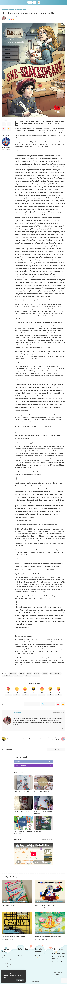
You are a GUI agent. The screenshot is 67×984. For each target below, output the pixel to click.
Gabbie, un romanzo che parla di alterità (13, 936)
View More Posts (57, 712)
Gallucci (28, 675)
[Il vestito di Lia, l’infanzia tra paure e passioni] (23, 782)
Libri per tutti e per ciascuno (10, 932)
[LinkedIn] (63, 728)
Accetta (20, 980)
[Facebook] (7, 19)
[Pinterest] (11, 19)
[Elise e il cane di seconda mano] (23, 803)
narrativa (36, 675)
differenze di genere (55, 673)
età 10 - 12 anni (19, 675)
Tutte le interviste (46, 839)
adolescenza (13, 673)
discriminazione (7, 675)
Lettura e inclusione (8, 930)
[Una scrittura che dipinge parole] (50, 891)
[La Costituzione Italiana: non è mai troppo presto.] (23, 823)
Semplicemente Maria (59, 953)
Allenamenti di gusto (8, 9)
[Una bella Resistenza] (17, 891)
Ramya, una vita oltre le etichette (6, 148)
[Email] (13, 19)
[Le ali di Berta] (43, 823)
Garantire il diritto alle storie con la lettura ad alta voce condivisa (58, 967)
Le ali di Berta (37, 831)
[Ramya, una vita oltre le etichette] (6, 141)
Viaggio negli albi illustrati (55, 901)
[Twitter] (9, 19)
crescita (45, 673)
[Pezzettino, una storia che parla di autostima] (43, 803)
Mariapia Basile (11, 16)
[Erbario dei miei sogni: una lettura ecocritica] (50, 923)
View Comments (56, 749)
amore (29, 673)
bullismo (37, 673)
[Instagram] (33, 765)
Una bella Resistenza (8, 905)
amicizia (22, 673)
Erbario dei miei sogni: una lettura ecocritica (48, 936)
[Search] (64, 2)
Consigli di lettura (20, 9)
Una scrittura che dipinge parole (44, 905)
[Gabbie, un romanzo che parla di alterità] (17, 923)
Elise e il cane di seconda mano (22, 811)
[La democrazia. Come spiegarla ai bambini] (43, 782)
